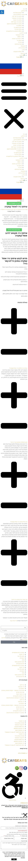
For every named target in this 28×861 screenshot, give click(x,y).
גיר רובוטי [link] (21, 654)
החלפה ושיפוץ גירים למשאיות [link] (14, 31)
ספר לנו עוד (24, 841)
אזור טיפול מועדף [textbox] (8, 838)
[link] (2, 12)
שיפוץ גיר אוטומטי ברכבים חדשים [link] (15, 698)
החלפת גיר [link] (19, 26)
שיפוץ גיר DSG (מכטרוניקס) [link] (14, 24)
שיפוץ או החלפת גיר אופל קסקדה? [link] (18, 368)
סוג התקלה (24, 836)
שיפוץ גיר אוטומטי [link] (17, 18)
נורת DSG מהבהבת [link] (19, 727)
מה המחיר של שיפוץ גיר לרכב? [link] (19, 600)
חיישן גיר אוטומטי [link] (19, 725)
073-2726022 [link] (22, 753)
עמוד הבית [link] (24, 209)
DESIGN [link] (24, 803)
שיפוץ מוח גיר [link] (18, 29)
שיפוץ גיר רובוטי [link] (17, 20)
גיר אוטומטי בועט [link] (19, 730)
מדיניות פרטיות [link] (20, 664)
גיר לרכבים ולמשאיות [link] (18, 696)
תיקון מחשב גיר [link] (18, 27)
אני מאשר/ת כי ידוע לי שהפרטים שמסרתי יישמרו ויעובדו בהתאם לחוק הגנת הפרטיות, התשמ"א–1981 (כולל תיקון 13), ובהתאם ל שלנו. (14, 637)
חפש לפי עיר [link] (20, 656)
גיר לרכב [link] (23, 33)
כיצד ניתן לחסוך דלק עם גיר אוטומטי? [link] (14, 732)
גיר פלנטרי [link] (21, 721)
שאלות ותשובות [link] (18, 51)
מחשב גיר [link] (19, 40)
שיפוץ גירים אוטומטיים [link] (18, 652)
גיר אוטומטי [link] (19, 35)
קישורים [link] (22, 658)
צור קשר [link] (22, 53)
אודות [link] (23, 11)
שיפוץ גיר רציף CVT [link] (16, 22)
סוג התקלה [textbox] (23, 838)
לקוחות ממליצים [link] (17, 13)
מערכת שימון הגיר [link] (19, 723)
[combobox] (20, 838)
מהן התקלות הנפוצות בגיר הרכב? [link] (18, 442)
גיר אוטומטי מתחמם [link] (19, 728)
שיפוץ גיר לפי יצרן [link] (17, 16)
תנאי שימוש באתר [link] (19, 662)
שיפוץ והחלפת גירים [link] (19, 14)
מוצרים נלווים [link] (18, 44)
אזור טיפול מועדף (9, 836)
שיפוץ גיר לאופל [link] (6, 209)
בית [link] (24, 9)
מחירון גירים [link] (22, 48)
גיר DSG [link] (20, 37)
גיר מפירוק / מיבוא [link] (17, 39)
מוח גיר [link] (20, 42)
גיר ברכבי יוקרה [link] (20, 694)
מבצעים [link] (23, 46)
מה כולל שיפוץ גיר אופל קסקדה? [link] (18, 522)
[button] (14, 105)
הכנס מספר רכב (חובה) (21, 826)
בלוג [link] (24, 50)
